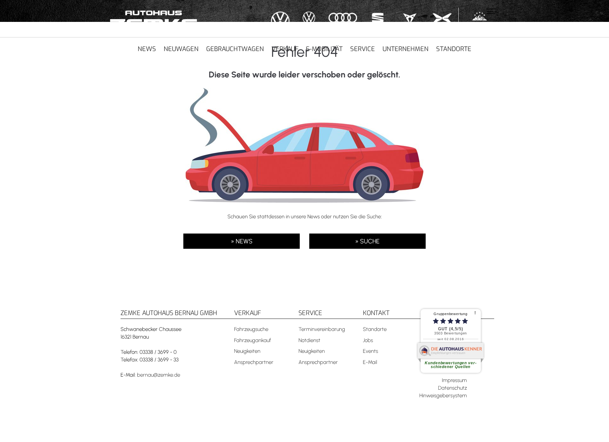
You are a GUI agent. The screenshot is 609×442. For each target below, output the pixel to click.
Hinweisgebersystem (443, 395)
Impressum (454, 380)
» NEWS (241, 241)
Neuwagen (181, 49)
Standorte (453, 49)
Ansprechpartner (253, 362)
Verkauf (285, 49)
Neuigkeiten (247, 351)
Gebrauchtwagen (235, 49)
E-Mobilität (324, 49)
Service (362, 49)
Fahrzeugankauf (252, 340)
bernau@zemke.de (158, 375)
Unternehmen (406, 49)
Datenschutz (452, 388)
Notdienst (309, 340)
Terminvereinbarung (321, 329)
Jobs (368, 340)
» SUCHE (367, 241)
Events (370, 351)
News (147, 49)
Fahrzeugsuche (251, 329)
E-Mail (370, 362)
